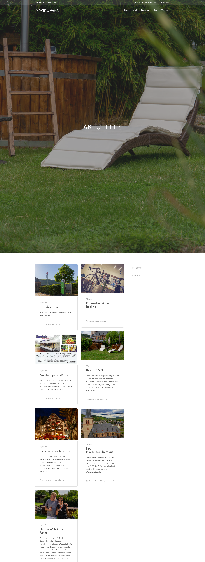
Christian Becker (94, 481)
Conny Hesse (46, 324)
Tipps (155, 10)
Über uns (164, 10)
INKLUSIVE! (94, 370)
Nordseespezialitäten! (54, 375)
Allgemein (43, 302)
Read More (62, 558)
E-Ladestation (49, 307)
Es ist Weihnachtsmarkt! (55, 451)
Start (126, 10)
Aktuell (134, 10)
